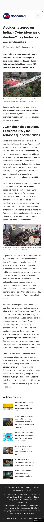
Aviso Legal (26, 490)
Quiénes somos (11, 487)
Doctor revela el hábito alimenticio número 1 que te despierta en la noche (24, 462)
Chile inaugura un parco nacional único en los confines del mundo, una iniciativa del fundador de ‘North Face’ (24, 421)
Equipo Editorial (24, 487)
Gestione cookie (38, 520)
